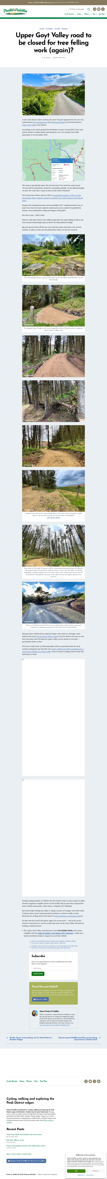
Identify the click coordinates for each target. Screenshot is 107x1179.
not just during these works (46, 636)
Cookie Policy (81, 1175)
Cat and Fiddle (40, 941)
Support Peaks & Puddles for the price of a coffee (28, 1161)
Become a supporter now (42, 2)
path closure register (53, 517)
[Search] (88, 9)
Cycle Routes (69, 14)
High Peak (62, 943)
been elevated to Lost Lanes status (68, 916)
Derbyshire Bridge (58, 122)
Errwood (33, 943)
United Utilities (52, 948)
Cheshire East (54, 941)
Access (41, 28)
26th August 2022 (60, 57)
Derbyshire (62, 941)
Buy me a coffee (41, 999)
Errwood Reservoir (40, 122)
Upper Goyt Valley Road (63, 948)
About (8, 1154)
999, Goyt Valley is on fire (15, 1140)
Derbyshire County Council (38, 946)
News (79, 14)
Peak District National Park (39, 948)
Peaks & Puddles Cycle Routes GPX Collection (55, 933)
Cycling (57, 28)
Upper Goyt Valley (29, 125)
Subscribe (38, 974)
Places (87, 14)
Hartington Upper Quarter (51, 943)
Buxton (33, 941)
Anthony (48, 57)
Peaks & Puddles (12, 1174)
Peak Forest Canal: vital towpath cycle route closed (24, 1134)
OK (76, 1171)
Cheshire (47, 941)
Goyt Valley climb (72, 946)
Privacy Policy (90, 1175)
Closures (49, 28)
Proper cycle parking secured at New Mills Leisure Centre (26, 1146)
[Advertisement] (53, 1063)
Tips (94, 14)
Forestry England (62, 946)
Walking (65, 28)
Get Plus (102, 14)
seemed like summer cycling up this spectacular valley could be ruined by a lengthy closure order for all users (52, 198)
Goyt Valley (40, 943)
